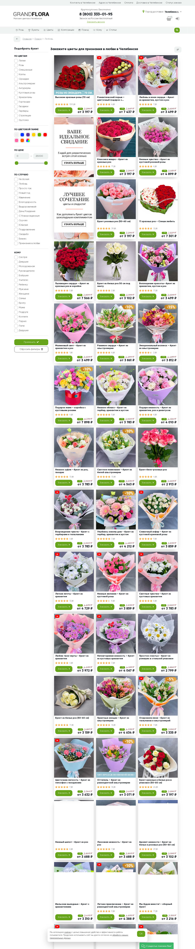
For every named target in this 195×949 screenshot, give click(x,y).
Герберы (23, 111)
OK (141, 934)
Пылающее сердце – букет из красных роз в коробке (72, 284)
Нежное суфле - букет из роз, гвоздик (71, 471)
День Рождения (27, 211)
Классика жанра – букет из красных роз (112, 160)
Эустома (24, 120)
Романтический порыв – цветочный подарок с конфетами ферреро (110, 99)
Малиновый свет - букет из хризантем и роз (70, 347)
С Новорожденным (29, 216)
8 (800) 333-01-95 (95, 14)
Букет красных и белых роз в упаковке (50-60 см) (155, 781)
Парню (23, 321)
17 (112, 166)
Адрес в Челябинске (110, 3)
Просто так (25, 188)
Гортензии (24, 102)
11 (154, 725)
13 (70, 477)
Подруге (23, 312)
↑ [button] (186, 850)
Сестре (23, 257)
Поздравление (27, 230)
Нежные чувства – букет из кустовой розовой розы (154, 160)
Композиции (67, 30)
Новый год (24, 193)
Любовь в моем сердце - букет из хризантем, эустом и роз (156, 98)
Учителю (23, 280)
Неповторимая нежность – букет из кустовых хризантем (115, 657)
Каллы (22, 74)
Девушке (23, 262)
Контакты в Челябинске (82, 3)
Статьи (113, 30)
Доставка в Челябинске (149, 3)
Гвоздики (23, 106)
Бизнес (22, 239)
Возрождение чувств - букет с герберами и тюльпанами (72, 533)
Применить (29, 342)
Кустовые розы (27, 93)
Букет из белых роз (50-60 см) (72, 718)
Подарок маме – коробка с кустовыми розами (70, 409)
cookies (67, 932)
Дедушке (24, 330)
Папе (22, 326)
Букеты (35, 30)
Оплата (128, 3)
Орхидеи (24, 79)
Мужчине (24, 289)
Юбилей (23, 225)
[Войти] (177, 19)
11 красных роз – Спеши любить (157, 221)
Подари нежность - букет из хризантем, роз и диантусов (155, 409)
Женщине (24, 294)
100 (71, 104)
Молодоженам (27, 266)
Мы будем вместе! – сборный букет (155, 905)
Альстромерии (27, 84)
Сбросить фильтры (30, 349)
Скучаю (23, 220)
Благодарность (27, 202)
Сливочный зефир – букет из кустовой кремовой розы (155, 533)
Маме (22, 307)
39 (112, 229)
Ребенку (23, 285)
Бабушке (24, 275)
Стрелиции (25, 116)
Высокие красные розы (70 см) (72, 97)
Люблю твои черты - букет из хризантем (72, 657)
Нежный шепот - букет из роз (71, 842)
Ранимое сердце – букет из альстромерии (112, 347)
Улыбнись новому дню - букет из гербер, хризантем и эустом (115, 533)
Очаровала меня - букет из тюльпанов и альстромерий (154, 719)
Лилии (22, 61)
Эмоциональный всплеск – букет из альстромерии (157, 347)
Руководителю (27, 271)
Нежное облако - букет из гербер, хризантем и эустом (112, 409)
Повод (85, 30)
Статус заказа (173, 3)
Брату (22, 303)
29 (154, 849)
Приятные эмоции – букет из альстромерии (113, 719)
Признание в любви (29, 243)
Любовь (23, 184)
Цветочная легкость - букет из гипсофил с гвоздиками (72, 781)
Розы (21, 30)
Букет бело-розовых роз (153, 470)
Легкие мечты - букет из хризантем (69, 595)
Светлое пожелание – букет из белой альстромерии (114, 471)
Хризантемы (25, 97)
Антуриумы (25, 88)
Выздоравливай (27, 207)
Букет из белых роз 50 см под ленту (113, 284)
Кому (99, 30)
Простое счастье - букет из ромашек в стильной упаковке (156, 657)
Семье (22, 298)
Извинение (24, 197)
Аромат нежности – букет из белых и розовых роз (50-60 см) (157, 843)
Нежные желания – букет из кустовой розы (112, 595)
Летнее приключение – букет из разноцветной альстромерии (115, 905)
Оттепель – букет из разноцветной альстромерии (113, 781)
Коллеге (23, 317)
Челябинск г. (172, 12)
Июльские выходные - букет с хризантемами (72, 905)
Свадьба (23, 234)
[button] (156, 946)
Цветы (50, 30)
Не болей (24, 179)
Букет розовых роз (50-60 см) (113, 221)
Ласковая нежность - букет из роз (114, 843)
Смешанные (25, 70)
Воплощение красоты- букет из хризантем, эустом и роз (157, 284)
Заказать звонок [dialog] (96, 22)
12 (154, 229)
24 (154, 787)
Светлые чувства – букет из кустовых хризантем (155, 595)
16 (112, 725)
